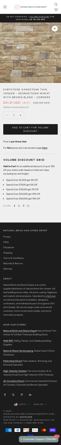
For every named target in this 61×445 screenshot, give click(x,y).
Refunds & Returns (13, 263)
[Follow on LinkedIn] (30, 394)
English (39, 404)
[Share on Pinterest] (23, 206)
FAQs (6, 242)
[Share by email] (28, 206)
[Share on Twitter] (19, 206)
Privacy (7, 236)
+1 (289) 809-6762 (34, 423)
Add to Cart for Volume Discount (30, 129)
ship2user (50, 296)
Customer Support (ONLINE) (40, 438)
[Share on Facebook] (14, 206)
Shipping (7, 252)
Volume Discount (39, 17)
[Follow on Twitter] (13, 394)
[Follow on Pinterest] (21, 394)
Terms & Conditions (13, 258)
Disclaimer (8, 247)
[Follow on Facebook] (5, 394)
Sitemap (7, 268)
